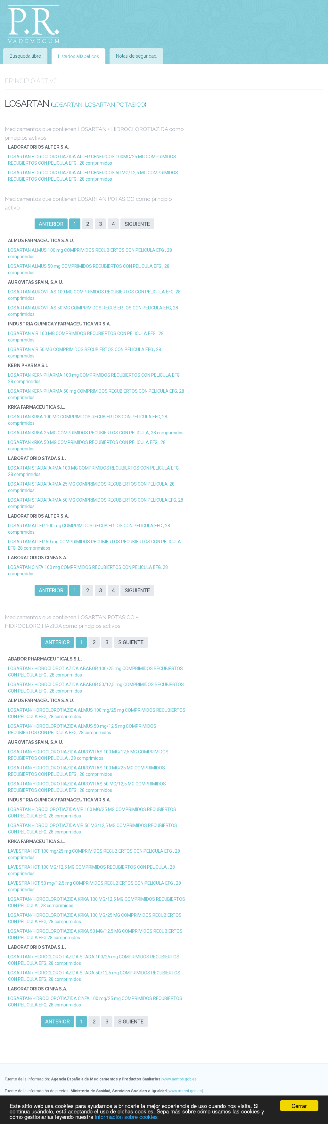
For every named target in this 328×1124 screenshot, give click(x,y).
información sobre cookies (126, 1116)
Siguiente (137, 224)
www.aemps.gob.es (179, 1079)
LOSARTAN (67, 104)
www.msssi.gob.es (185, 1091)
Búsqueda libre (25, 56)
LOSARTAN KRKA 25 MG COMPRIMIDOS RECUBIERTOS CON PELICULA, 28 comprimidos (96, 432)
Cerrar (299, 1106)
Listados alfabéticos (78, 56)
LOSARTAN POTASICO (115, 104)
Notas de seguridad (136, 56)
